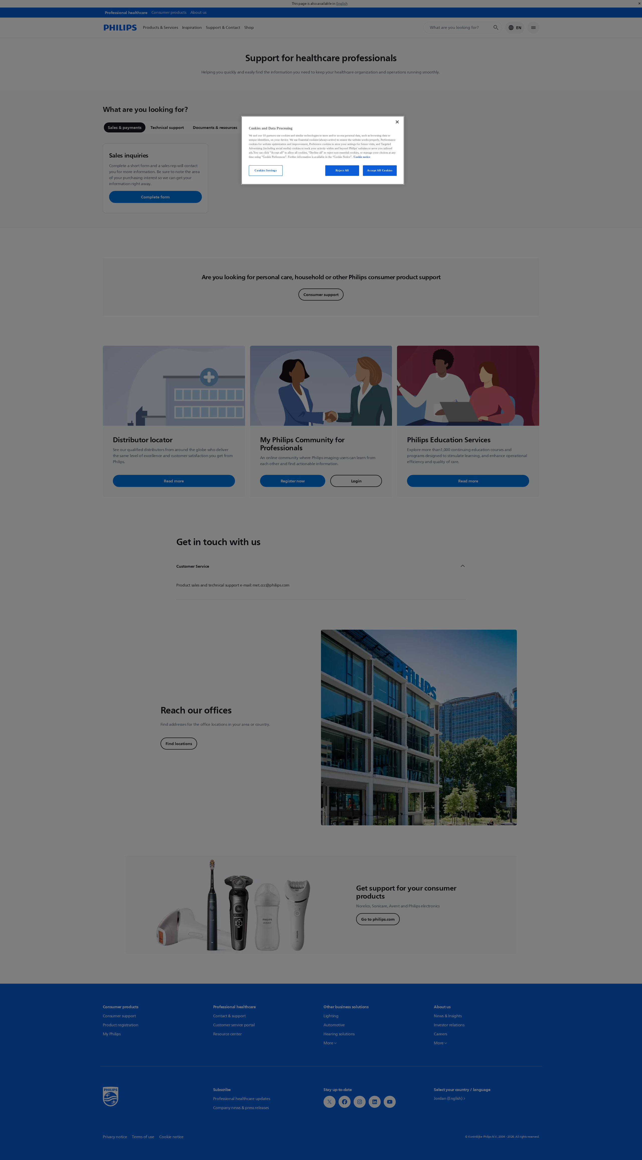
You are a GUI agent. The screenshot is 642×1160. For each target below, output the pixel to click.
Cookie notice (362, 156)
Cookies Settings (266, 170)
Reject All (342, 170)
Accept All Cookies (379, 170)
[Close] (397, 121)
